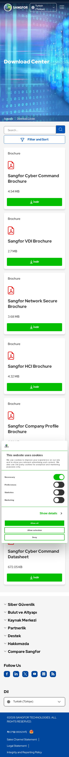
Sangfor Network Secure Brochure (32, 303)
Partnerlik (17, 628)
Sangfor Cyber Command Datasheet (33, 554)
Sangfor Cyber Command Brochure (33, 178)
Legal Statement (17, 745)
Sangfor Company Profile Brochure (33, 428)
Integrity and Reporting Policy (24, 752)
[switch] (58, 485)
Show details (48, 513)
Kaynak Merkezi (22, 620)
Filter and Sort (38, 139)
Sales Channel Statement (22, 739)
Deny (34, 537)
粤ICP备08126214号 (17, 731)
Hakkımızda (18, 643)
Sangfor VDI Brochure (30, 241)
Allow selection (34, 530)
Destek (14, 636)
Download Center (26, 118)
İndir (36, 202)
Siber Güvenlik (21, 604)
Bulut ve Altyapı (22, 612)
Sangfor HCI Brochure (30, 366)
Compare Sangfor (24, 651)
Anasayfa (8, 118)
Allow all (34, 523)
